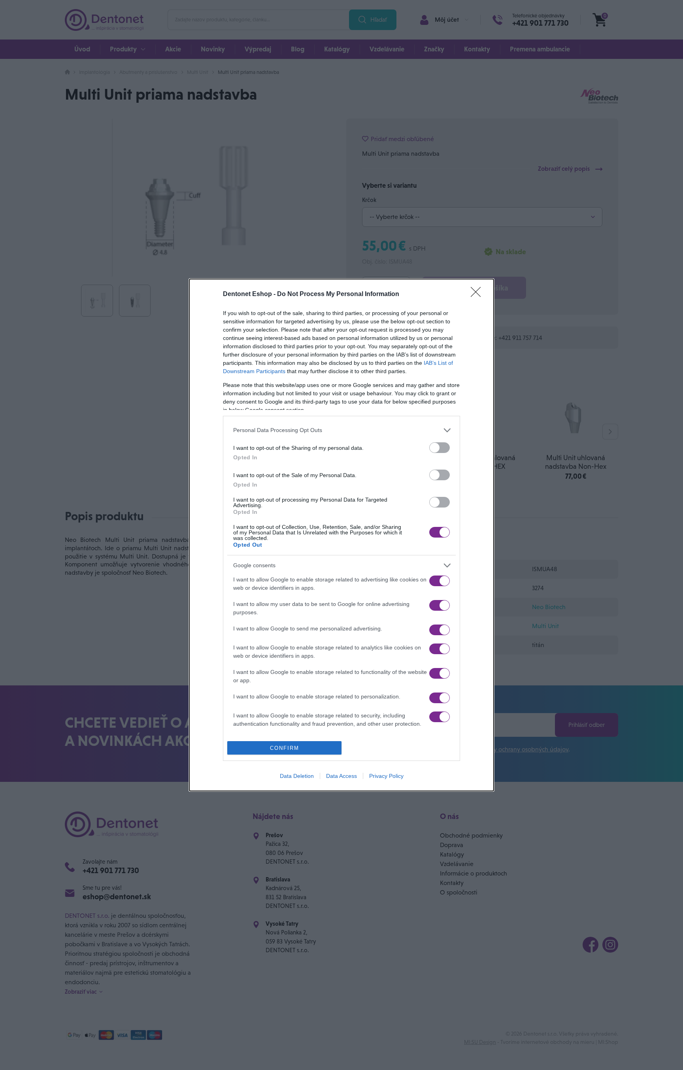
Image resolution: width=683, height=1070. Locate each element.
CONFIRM (284, 748)
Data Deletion (297, 776)
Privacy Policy (386, 776)
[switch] (439, 447)
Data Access (341, 776)
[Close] (478, 294)
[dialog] (341, 535)
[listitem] (341, 430)
